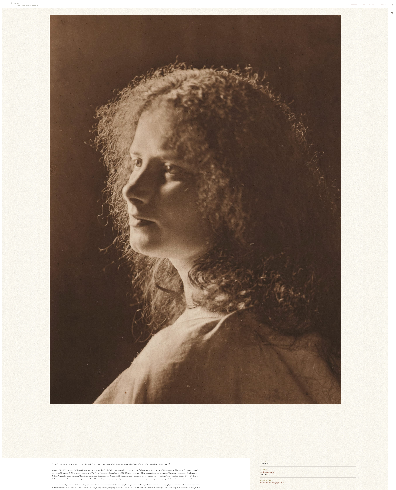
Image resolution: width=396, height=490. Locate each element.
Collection (351, 5)
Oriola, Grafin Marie (267, 472)
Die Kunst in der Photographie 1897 (272, 483)
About (383, 5)
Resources (368, 5)
